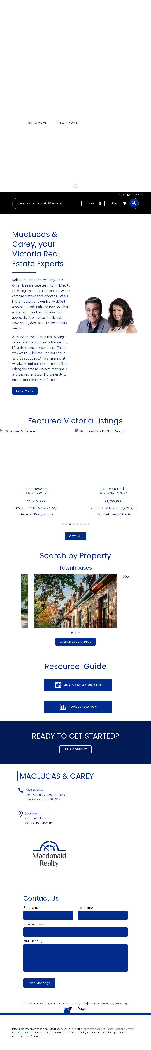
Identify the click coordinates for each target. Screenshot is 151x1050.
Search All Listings (75, 641)
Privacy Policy (80, 1003)
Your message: (34, 941)
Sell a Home (67, 122)
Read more (24, 390)
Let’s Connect (75, 749)
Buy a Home (37, 122)
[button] (37, 122)
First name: (31, 907)
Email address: (34, 924)
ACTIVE (122, 195)
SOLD (136, 195)
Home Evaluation (83, 706)
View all (75, 536)
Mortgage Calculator (83, 685)
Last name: (86, 907)
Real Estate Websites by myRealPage (108, 1003)
